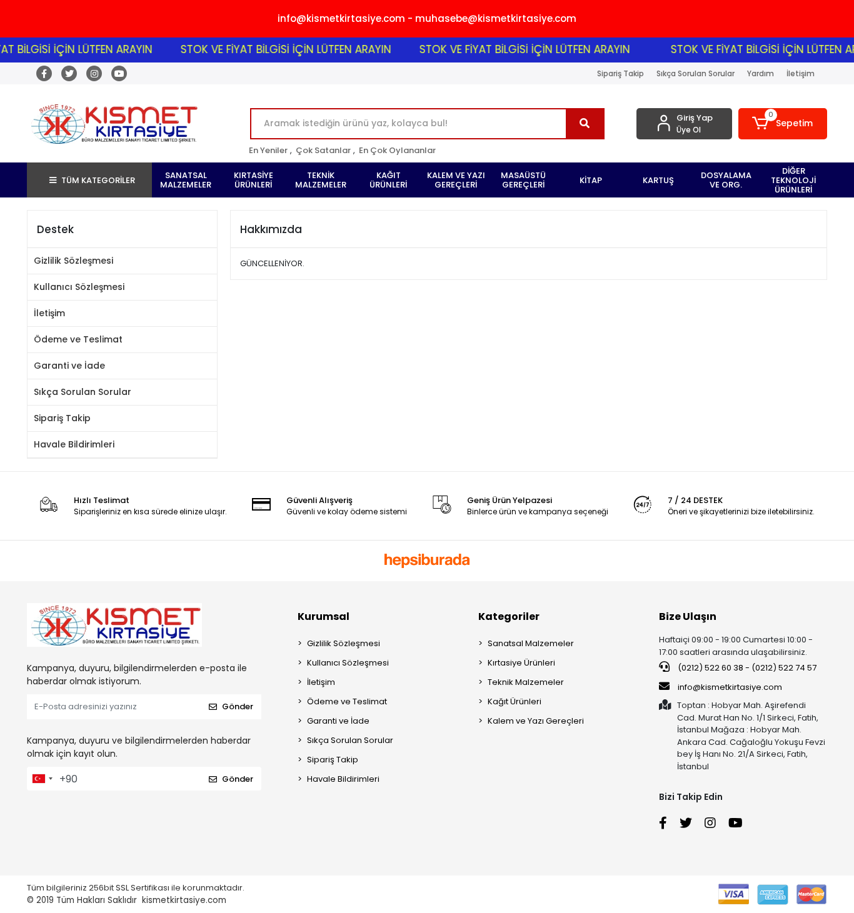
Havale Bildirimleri (74, 444)
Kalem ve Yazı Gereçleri (536, 721)
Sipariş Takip (620, 73)
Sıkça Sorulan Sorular (695, 73)
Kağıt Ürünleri (514, 701)
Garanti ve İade (69, 365)
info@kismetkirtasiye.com (730, 687)
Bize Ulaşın (687, 616)
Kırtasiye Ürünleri (521, 663)
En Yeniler (268, 150)
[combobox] (42, 778)
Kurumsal (323, 616)
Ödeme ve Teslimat (78, 339)
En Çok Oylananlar (397, 150)
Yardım (760, 73)
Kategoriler (509, 616)
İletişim (800, 73)
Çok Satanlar (323, 150)
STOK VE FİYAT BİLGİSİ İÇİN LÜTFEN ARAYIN (274, 49)
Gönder (237, 706)
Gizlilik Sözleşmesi (73, 260)
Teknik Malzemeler (526, 682)
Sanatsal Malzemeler (531, 643)
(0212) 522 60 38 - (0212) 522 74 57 (746, 668)
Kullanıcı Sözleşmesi (79, 287)
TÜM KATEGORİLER (98, 180)
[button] (783, 123)
